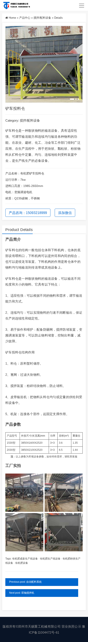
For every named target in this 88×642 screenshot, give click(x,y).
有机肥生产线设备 (50, 558)
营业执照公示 (71, 626)
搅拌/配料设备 (42, 17)
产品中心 (24, 17)
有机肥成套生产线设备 (25, 558)
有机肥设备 (21, 562)
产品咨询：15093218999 (28, 213)
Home (12, 17)
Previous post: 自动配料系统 (25, 581)
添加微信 (65, 213)
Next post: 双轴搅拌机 (21, 592)
